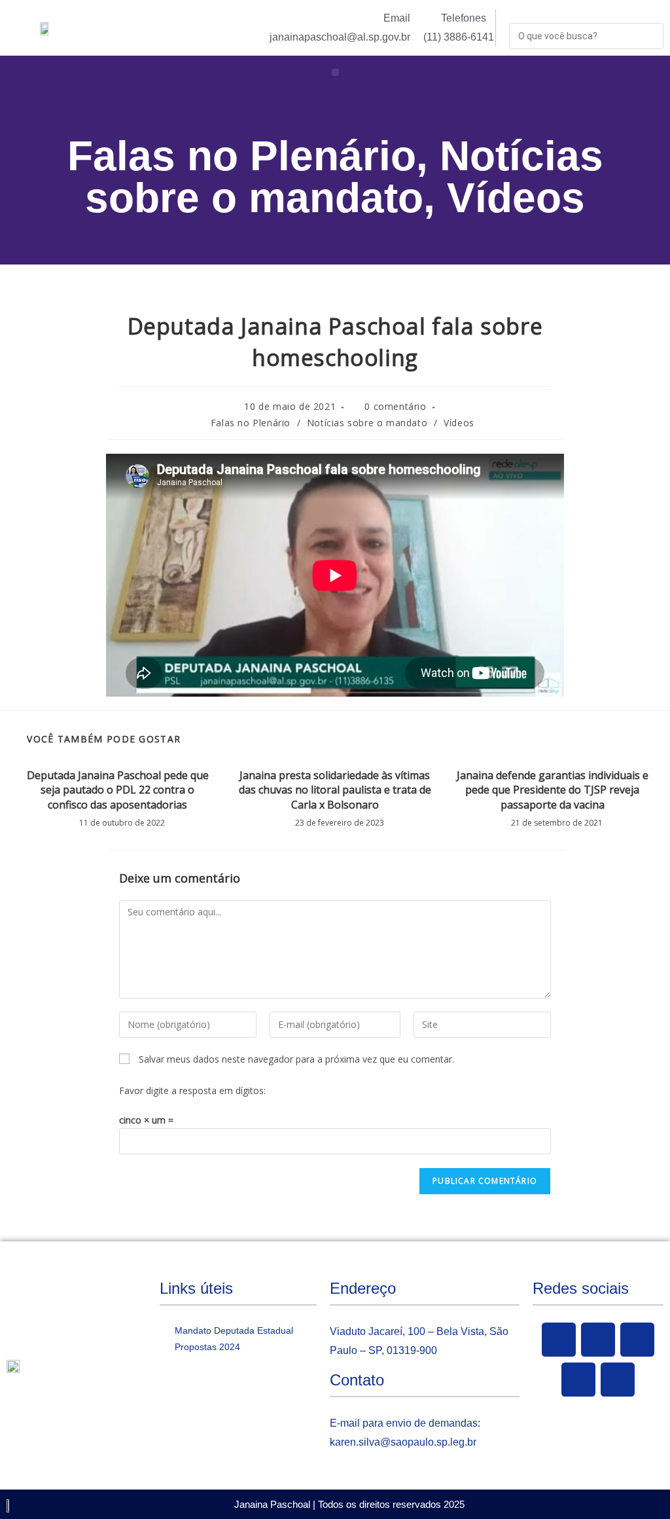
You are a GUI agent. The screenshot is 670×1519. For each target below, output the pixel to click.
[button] (335, 72)
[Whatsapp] (618, 1380)
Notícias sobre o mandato (344, 176)
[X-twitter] (598, 1340)
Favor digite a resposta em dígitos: (192, 1090)
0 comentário (395, 406)
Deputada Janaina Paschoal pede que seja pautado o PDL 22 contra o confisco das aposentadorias (118, 790)
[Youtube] (637, 1340)
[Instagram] (578, 1380)
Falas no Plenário (241, 155)
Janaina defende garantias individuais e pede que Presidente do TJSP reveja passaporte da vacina (552, 790)
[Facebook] (559, 1340)
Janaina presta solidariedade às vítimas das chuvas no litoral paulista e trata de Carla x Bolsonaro (335, 790)
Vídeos (516, 197)
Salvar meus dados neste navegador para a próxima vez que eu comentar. (296, 1059)
